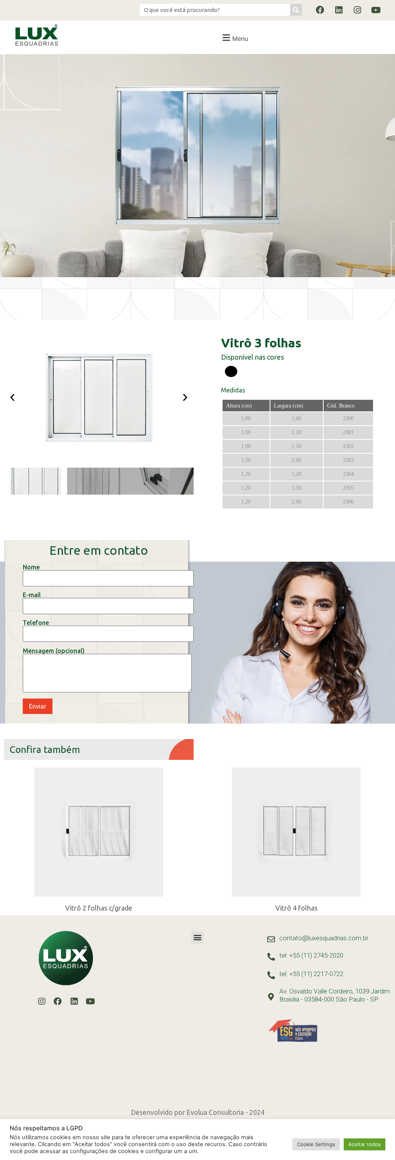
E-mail (32, 595)
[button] (234, 37)
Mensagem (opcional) (53, 651)
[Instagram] (357, 10)
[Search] (296, 10)
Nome (31, 567)
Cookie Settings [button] (316, 1144)
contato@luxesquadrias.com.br (323, 938)
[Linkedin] (338, 10)
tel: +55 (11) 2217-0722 (311, 974)
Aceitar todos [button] (364, 1144)
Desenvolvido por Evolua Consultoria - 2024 (198, 1112)
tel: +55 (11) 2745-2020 (311, 955)
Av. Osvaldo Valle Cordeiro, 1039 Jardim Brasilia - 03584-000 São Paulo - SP (334, 995)
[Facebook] (320, 10)
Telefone (36, 623)
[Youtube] (375, 10)
